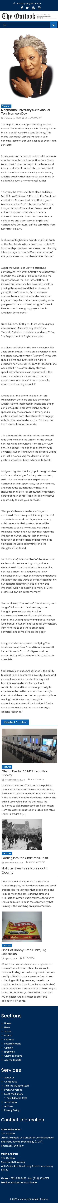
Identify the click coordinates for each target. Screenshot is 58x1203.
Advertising (10, 1102)
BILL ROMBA (29, 958)
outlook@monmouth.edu (22, 1182)
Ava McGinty (37, 779)
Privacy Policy (11, 1110)
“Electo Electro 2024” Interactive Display (24, 773)
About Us (9, 1077)
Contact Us (10, 1081)
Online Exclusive (13, 1055)
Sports (7, 1031)
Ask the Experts (12, 1060)
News (7, 1027)
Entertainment (12, 1043)
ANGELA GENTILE (37, 862)
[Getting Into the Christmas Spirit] (29, 834)
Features (6, 106)
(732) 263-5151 (41, 1178)
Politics (8, 1035)
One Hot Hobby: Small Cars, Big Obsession (24, 952)
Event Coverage (13, 1089)
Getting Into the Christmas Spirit (25, 858)
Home (7, 1023)
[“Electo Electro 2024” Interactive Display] (29, 746)
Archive (8, 1106)
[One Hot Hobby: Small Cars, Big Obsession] (29, 927)
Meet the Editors (13, 1094)
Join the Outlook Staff (16, 1085)
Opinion (8, 1047)
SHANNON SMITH (33, 118)
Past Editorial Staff (17, 1098)
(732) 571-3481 (17, 1178)
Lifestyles (9, 1051)
